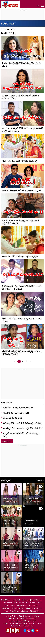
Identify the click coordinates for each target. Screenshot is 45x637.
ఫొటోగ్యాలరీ (6, 480)
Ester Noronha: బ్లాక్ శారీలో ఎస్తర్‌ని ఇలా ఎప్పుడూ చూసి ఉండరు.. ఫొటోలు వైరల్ (11, 547)
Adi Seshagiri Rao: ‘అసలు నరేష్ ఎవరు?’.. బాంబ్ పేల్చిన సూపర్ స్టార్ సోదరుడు (21, 287)
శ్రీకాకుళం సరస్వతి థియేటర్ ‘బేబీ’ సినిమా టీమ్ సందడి (32, 567)
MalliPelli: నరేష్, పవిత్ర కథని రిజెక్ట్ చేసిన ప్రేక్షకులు (21, 256)
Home (3, 29)
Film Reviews (7, 602)
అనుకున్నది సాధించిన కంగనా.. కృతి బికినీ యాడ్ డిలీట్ (23, 428)
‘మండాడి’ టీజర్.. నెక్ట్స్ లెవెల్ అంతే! (16, 413)
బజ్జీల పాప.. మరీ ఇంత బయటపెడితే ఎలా (18, 407)
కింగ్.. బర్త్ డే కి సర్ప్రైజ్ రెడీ (12, 418)
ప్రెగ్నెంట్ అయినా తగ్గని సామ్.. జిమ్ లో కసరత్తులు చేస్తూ (21, 434)
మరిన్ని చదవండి (7, 441)
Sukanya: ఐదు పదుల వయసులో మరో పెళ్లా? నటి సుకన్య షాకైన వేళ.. (20, 97)
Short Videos (14, 611)
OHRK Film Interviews (33, 608)
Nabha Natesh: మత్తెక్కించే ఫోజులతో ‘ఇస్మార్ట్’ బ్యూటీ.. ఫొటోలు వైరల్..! (32, 502)
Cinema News (10, 605)
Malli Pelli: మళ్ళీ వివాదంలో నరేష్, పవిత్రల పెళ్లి (19, 161)
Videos (21, 602)
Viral (38, 602)
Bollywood (25, 599)
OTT (15, 602)
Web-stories (30, 602)
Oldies (5, 611)
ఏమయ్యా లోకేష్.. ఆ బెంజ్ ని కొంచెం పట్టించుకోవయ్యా (22, 423)
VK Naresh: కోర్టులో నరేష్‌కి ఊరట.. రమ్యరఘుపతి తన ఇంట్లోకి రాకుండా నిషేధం (22, 129)
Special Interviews (18, 608)
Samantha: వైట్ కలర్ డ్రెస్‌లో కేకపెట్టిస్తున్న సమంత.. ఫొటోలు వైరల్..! (32, 525)
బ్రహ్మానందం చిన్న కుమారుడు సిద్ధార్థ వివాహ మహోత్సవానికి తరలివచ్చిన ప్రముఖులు (11, 525)
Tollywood (16, 599)
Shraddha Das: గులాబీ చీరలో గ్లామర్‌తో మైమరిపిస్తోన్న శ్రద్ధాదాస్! (11, 502)
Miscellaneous (22, 605)
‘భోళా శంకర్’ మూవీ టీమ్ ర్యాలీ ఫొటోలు (32, 544)
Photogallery (33, 605)
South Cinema (36, 599)
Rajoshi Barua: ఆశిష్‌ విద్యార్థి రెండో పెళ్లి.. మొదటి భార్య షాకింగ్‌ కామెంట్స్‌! (20, 221)
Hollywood (5, 608)
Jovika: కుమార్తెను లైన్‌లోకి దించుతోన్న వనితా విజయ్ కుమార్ (21, 64)
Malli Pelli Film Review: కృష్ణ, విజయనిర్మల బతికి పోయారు (22, 320)
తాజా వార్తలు (6, 402)
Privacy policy (34, 611)
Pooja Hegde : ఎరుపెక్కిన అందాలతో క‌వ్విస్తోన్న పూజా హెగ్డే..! (11, 567)
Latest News (5, 599)
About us (24, 611)
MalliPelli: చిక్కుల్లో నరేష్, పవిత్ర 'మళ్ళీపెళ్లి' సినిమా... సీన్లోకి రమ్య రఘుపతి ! (21, 352)
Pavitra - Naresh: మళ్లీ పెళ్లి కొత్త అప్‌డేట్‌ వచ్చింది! (21, 190)
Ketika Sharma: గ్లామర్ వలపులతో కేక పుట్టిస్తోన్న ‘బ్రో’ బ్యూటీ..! (11, 590)
